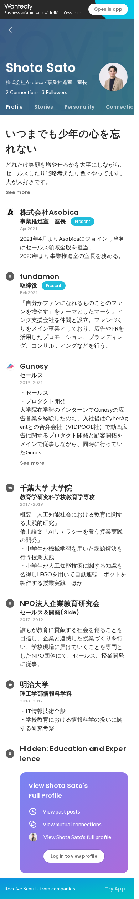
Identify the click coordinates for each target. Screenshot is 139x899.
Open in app (108, 9)
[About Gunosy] (10, 366)
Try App (115, 888)
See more (18, 192)
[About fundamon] (10, 276)
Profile (14, 106)
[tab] (14, 106)
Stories (43, 106)
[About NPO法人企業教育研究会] (10, 603)
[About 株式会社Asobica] (10, 212)
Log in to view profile (74, 856)
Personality (79, 106)
